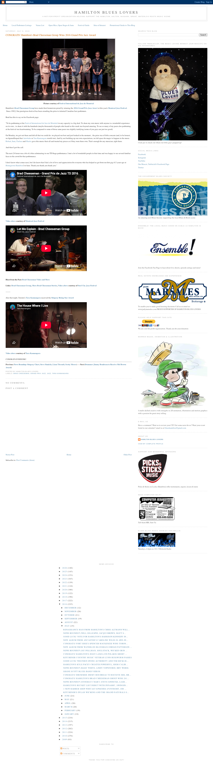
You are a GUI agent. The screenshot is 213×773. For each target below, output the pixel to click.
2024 (65, 575)
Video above (11, 221)
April (68, 703)
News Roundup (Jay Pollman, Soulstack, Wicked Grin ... (95, 650)
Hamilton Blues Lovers (106, 12)
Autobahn (27, 138)
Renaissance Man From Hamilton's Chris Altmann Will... (96, 629)
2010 (65, 735)
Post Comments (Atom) (25, 460)
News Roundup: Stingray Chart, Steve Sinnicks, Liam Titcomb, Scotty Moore (45, 364)
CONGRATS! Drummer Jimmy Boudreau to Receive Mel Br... (97, 675)
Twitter (141, 167)
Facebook (142, 154)
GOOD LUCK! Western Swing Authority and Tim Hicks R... (96, 661)
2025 (65, 571)
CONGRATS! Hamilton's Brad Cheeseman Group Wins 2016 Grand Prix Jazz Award (51, 35)
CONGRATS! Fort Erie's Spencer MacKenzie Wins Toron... (95, 643)
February (70, 710)
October (70, 615)
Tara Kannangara (40, 138)
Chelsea (19, 141)
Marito (28, 141)
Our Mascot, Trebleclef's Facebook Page (153, 164)
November (71, 611)
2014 (65, 721)
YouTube (141, 161)
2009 (65, 739)
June (68, 695)
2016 (65, 604)
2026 (65, 568)
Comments (68, 753)
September (71, 618)
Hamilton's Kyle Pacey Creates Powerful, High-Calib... (95, 664)
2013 (65, 725)
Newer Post (10, 454)
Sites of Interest (100, 25)
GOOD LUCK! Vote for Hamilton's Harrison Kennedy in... (95, 636)
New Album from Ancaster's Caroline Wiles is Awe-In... (95, 640)
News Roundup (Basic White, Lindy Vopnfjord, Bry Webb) (96, 668)
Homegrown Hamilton (14, 165)
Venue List (40, 25)
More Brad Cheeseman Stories (44, 285)
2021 (65, 586)
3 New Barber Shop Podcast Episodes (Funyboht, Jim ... (94, 688)
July (67, 626)
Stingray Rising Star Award (62, 297)
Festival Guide (83, 25)
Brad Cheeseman (21, 373)
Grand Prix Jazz (38, 373)
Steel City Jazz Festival (87, 285)
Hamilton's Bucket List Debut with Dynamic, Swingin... (95, 685)
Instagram (142, 157)
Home (5, 25)
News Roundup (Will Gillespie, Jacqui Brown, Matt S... (94, 633)
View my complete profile (150, 444)
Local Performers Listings (22, 25)
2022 (65, 582)
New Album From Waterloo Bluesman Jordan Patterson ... (97, 647)
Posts (65, 748)
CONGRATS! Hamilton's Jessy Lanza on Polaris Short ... (95, 654)
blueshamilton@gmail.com (175, 428)
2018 (65, 597)
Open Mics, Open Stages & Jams (61, 25)
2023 (65, 578)
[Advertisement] (106, 766)
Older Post (128, 454)
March (69, 706)
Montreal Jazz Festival (35, 221)
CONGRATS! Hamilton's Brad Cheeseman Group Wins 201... (96, 678)
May (67, 699)
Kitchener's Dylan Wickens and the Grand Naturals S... (96, 692)
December (71, 607)
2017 (65, 600)
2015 (65, 717)
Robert (8, 141)
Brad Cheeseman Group (21, 285)
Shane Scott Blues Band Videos (81, 671)
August (69, 622)
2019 (65, 593)
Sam (13, 141)
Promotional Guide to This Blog (122, 25)
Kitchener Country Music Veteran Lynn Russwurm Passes (97, 657)
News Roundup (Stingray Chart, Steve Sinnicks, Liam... (95, 681)
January (70, 714)
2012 (65, 728)
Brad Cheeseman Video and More (36, 279)
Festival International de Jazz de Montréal (76, 103)
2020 (65, 589)
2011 (65, 732)
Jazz (49, 373)
